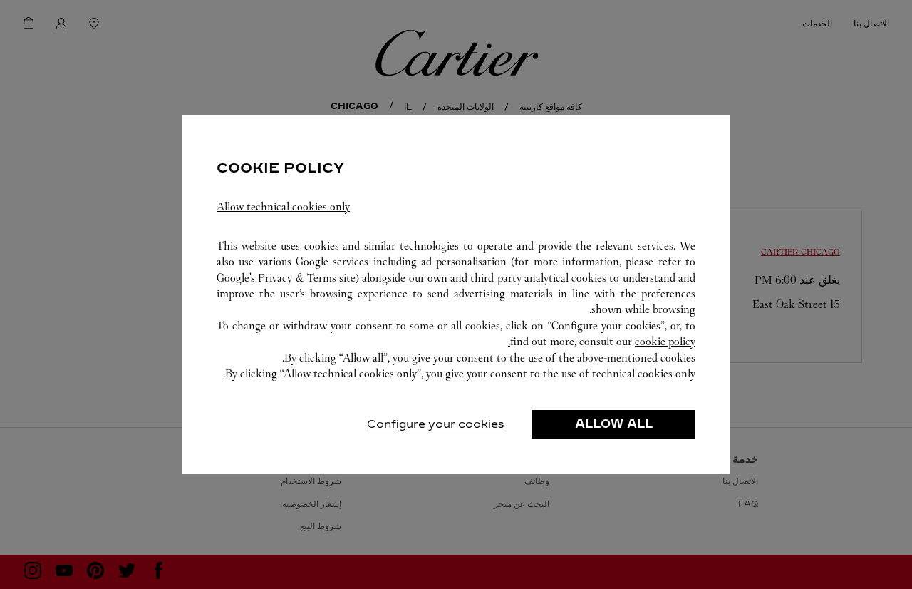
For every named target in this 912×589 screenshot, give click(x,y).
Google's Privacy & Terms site (286, 278)
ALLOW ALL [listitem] (614, 424)
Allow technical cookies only (283, 206)
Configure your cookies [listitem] (435, 424)
